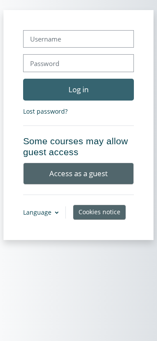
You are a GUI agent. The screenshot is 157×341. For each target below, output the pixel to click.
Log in (78, 89)
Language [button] (38, 212)
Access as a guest (78, 173)
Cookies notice (99, 212)
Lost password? (45, 111)
